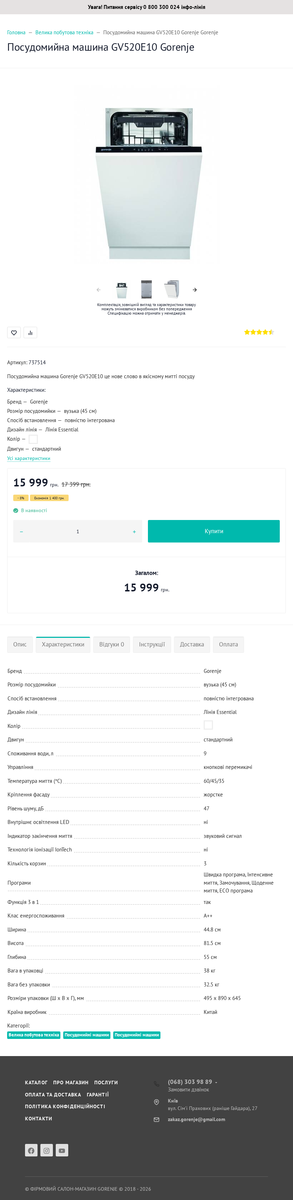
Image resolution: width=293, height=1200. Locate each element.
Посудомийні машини (87, 1035)
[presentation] (98, 289)
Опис (20, 644)
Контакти (38, 1118)
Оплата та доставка (53, 1094)
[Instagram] (46, 1150)
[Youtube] (62, 1150)
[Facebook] (31, 1150)
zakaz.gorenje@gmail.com (196, 1119)
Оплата (228, 644)
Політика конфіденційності (65, 1106)
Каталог (36, 1082)
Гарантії (98, 1094)
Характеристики (63, 644)
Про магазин (71, 1082)
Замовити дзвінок (188, 1089)
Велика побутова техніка (34, 1035)
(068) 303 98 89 (190, 1082)
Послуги (106, 1082)
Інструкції (152, 644)
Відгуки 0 (111, 644)
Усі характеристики (28, 458)
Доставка (192, 644)
